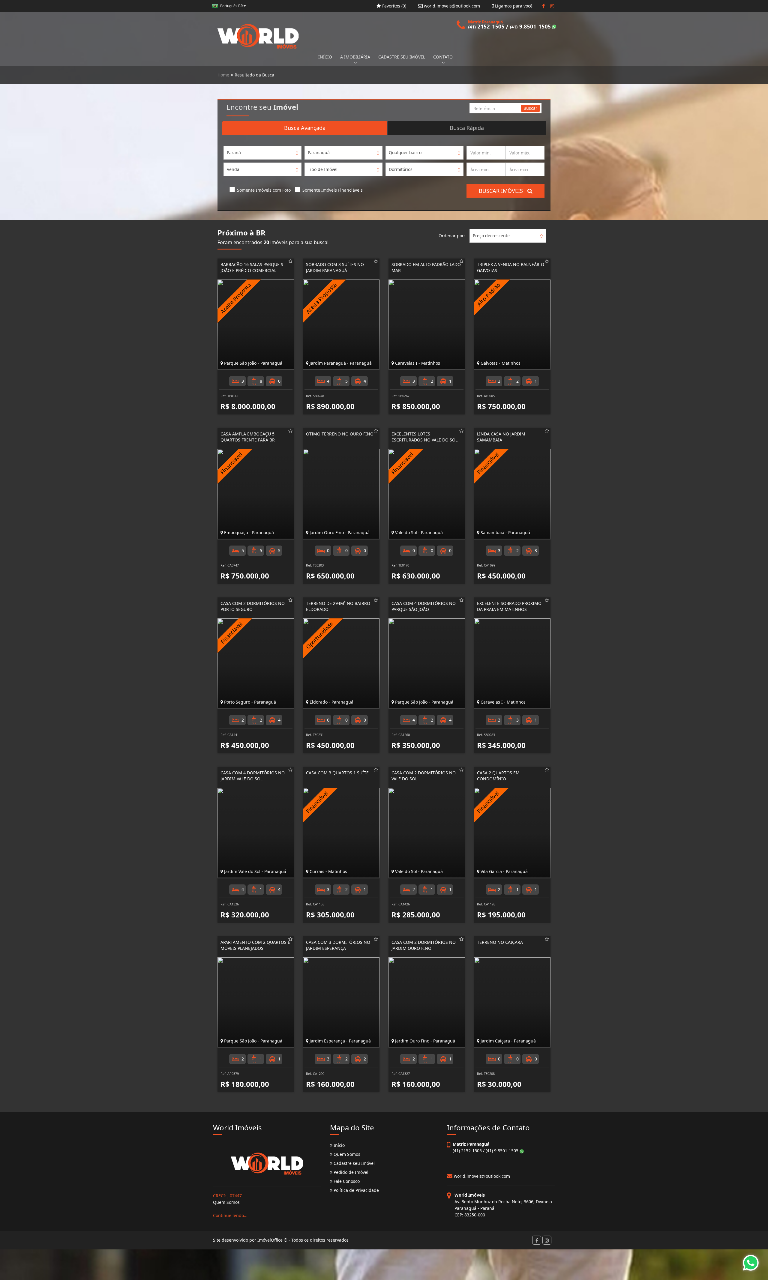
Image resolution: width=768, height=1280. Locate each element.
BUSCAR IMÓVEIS (503, 190)
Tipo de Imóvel (323, 169)
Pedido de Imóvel (350, 1172)
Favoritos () (393, 6)
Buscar (530, 108)
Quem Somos (346, 1154)
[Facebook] (543, 5)
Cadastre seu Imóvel (353, 1163)
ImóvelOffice (270, 1240)
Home (223, 75)
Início (338, 1145)
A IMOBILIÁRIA (355, 57)
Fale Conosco (346, 1181)
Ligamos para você (513, 6)
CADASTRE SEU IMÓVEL (401, 57)
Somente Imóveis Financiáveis (332, 190)
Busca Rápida (467, 127)
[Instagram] (552, 5)
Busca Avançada (305, 127)
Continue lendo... (230, 1215)
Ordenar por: (452, 235)
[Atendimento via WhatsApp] (750, 1263)
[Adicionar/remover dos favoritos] (290, 261)
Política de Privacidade (355, 1190)
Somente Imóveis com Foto (264, 190)
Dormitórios (400, 169)
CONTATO (443, 57)
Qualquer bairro (405, 152)
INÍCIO (325, 57)
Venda (233, 169)
